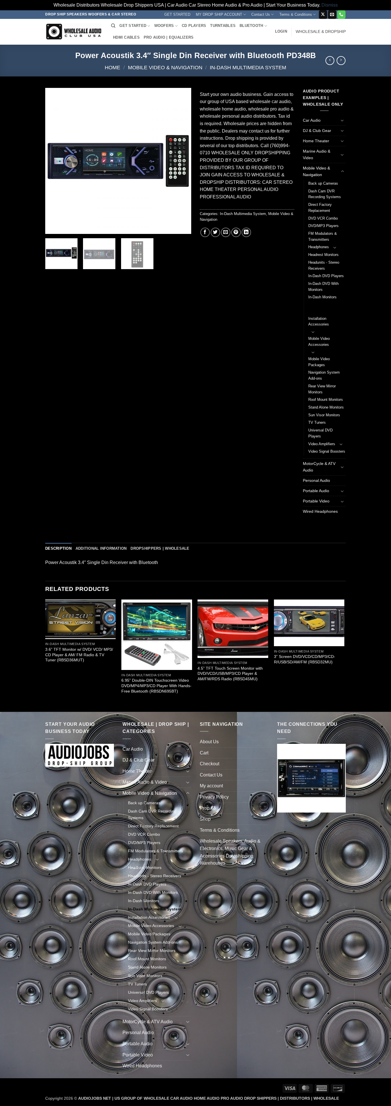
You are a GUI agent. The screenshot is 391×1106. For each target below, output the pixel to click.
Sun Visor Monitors (324, 415)
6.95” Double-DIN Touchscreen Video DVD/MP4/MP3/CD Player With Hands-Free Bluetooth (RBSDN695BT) (156, 685)
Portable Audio (316, 490)
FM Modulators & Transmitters (322, 236)
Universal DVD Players (320, 433)
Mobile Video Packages (319, 362)
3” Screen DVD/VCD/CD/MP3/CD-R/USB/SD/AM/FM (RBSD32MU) (304, 659)
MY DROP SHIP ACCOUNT (219, 14)
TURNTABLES (223, 25)
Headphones (318, 247)
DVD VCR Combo (323, 218)
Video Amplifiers (321, 444)
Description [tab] (58, 548)
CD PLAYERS (194, 25)
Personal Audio (316, 480)
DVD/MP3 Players (323, 226)
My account (211, 785)
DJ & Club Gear (317, 130)
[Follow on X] (323, 14)
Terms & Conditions (295, 14)
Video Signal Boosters (326, 451)
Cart (204, 752)
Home (112, 67)
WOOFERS (164, 25)
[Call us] (341, 14)
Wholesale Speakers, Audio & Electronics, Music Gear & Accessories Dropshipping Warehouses (230, 852)
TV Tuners (317, 422)
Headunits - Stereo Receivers (323, 265)
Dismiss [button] (329, 5)
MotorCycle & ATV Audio (319, 466)
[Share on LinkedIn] (246, 232)
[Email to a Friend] (225, 232)
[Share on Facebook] (205, 232)
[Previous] (55, 161)
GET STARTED (177, 14)
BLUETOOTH (251, 25)
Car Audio (312, 120)
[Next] (181, 161)
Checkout (209, 763)
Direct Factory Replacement (320, 207)
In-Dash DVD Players (326, 276)
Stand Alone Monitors (326, 407)
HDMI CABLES (126, 37)
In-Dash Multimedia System (248, 67)
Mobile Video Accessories (319, 341)
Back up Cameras (323, 183)
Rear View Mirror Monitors (322, 389)
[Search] (113, 25)
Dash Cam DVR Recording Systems (324, 194)
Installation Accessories (318, 321)
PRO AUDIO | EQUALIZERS (169, 37)
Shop (205, 819)
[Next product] (329, 60)
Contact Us (260, 14)
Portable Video (316, 501)
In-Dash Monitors (322, 297)
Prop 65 (208, 808)
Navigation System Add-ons (324, 375)
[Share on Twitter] (215, 232)
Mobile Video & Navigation (165, 67)
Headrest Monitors (323, 255)
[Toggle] (342, 120)
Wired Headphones (320, 511)
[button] (281, 31)
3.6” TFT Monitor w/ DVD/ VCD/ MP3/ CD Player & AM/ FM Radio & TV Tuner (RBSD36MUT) (79, 654)
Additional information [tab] (101, 548)
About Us (209, 741)
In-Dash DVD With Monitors (323, 286)
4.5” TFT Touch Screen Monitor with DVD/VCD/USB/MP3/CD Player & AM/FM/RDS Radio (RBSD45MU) (230, 673)
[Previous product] (341, 60)
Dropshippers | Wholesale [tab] (160, 548)
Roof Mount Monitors (325, 399)
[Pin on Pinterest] (236, 232)
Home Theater (316, 141)
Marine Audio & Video (316, 154)
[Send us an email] (332, 14)
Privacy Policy (214, 796)
